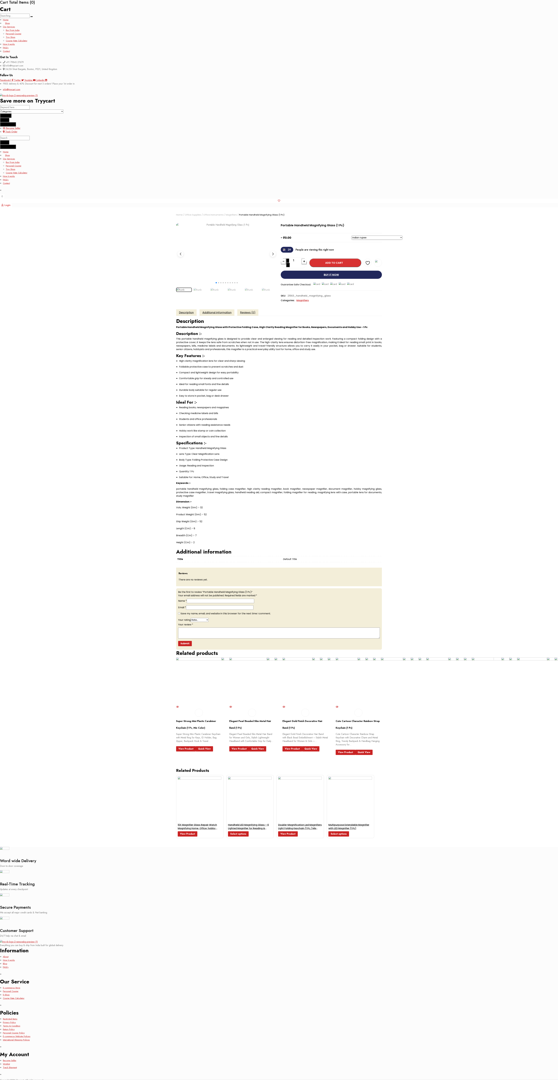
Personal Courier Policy (14, 1032)
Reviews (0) (247, 312)
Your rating (184, 620)
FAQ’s (5, 47)
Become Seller (9, 1060)
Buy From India (12, 30)
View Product (185, 748)
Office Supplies (193, 214)
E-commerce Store (11, 987)
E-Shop (6, 994)
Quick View (204, 748)
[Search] (31, 16)
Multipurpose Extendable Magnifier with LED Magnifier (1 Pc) (348, 826)
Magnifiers (231, 214)
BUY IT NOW (331, 274)
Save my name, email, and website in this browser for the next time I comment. (226, 613)
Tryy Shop (10, 37)
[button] (273, 254)
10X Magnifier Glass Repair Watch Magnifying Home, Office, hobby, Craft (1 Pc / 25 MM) (197, 828)
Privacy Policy (9, 1022)
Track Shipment (10, 1067)
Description (186, 312)
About (5, 956)
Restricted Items (10, 1019)
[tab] (186, 312)
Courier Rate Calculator (16, 40)
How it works (9, 44)
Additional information (216, 312)
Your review (185, 624)
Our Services (9, 26)
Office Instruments (213, 214)
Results (4, 120)
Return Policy (9, 1029)
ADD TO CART (334, 263)
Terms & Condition (11, 1025)
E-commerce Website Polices (16, 1036)
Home (5, 19)
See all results (8, 124)
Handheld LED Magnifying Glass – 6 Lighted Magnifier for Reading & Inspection (248, 828)
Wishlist (6, 1064)
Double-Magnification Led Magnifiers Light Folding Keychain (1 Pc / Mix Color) (300, 828)
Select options (238, 834)
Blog (5, 963)
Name (182, 601)
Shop (7, 23)
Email (182, 607)
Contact (6, 51)
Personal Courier (13, 33)
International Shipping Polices (16, 1039)
